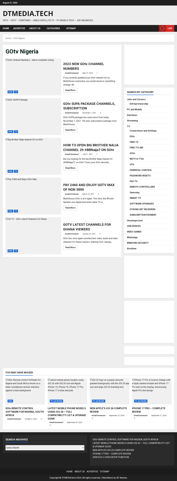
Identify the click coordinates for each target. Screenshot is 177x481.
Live (170, 28)
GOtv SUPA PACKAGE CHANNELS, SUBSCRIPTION (33, 116)
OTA (132, 164)
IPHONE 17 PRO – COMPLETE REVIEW (112, 453)
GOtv (10, 92)
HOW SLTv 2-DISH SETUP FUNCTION (111, 457)
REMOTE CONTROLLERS (142, 187)
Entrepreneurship (139, 103)
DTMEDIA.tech (28, 13)
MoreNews (107, 477)
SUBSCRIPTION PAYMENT (143, 215)
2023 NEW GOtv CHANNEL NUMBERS (33, 76)
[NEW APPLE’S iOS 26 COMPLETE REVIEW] (109, 391)
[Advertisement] (149, 65)
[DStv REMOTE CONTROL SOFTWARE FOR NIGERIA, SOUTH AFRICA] (25, 391)
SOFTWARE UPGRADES (142, 203)
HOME (6, 28)
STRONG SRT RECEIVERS (142, 209)
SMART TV (135, 198)
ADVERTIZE (19, 28)
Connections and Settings (143, 130)
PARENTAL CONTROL (141, 170)
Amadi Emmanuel (72, 73)
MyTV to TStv (137, 158)
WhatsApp (132, 237)
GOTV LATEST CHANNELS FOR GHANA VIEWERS (33, 235)
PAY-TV (133, 181)
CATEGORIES (53, 28)
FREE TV (134, 142)
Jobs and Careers (136, 99)
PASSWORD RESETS (140, 175)
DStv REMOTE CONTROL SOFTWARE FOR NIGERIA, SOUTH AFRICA (25, 412)
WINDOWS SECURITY (138, 243)
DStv (132, 136)
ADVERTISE (92, 471)
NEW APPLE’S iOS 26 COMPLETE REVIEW (113, 450)
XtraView (131, 248)
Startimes (132, 115)
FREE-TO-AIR (136, 147)
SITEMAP (71, 28)
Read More (71, 91)
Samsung (134, 192)
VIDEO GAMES (134, 231)
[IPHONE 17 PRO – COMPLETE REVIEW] (151, 391)
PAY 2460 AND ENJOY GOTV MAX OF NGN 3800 (33, 196)
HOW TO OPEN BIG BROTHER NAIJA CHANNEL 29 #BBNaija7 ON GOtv (33, 156)
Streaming (132, 120)
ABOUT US (34, 28)
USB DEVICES (134, 226)
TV (16, 92)
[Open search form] (156, 28)
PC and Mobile (134, 109)
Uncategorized (135, 220)
